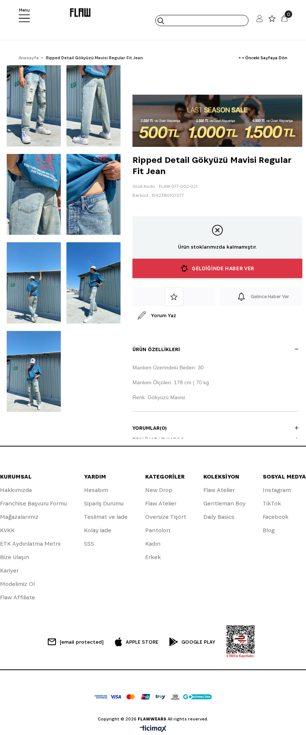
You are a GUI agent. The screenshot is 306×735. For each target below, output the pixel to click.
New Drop (158, 490)
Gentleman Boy (224, 503)
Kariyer (9, 570)
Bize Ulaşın (14, 557)
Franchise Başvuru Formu (33, 503)
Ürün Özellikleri (156, 349)
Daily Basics (218, 517)
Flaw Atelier (161, 503)
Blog (269, 530)
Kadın (152, 544)
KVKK (7, 530)
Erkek (153, 557)
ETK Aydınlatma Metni (30, 544)
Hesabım (96, 490)
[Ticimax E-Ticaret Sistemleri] (153, 729)
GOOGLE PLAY (198, 641)
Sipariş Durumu (104, 503)
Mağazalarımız (19, 517)
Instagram (277, 490)
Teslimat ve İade (106, 517)
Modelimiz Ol (17, 584)
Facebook (275, 517)
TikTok (272, 503)
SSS (89, 544)
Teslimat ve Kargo (158, 439)
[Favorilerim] (272, 20)
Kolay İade (97, 530)
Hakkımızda (16, 490)
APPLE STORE (142, 641)
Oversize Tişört (165, 517)
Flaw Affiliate (17, 597)
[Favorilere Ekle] (174, 296)
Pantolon (157, 530)
